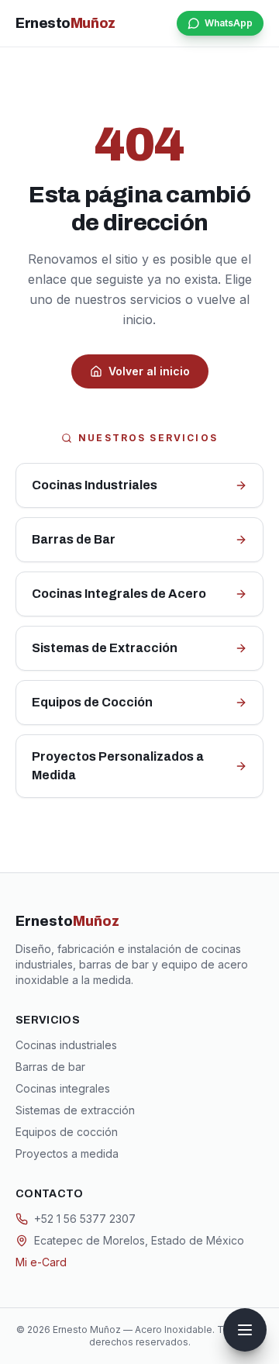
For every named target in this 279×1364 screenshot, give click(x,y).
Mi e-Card (41, 1262)
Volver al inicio (149, 371)
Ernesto (65, 23)
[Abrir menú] (245, 1330)
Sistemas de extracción (75, 1110)
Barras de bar (50, 1066)
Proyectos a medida (67, 1153)
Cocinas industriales (66, 1044)
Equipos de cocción (67, 1131)
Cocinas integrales (63, 1088)
